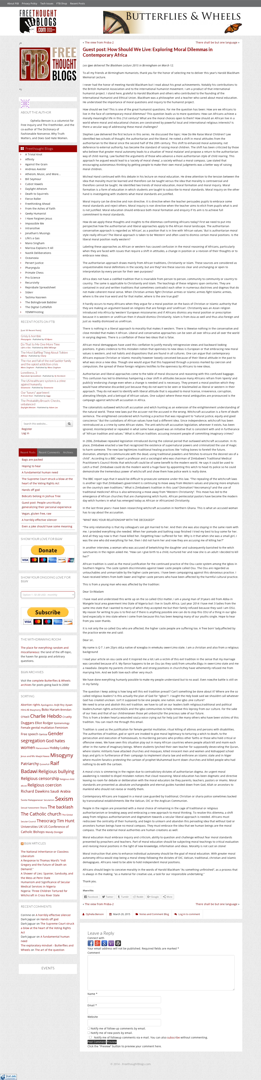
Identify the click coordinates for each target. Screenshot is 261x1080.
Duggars (27, 722)
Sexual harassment (30, 807)
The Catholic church (41, 814)
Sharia (43, 807)
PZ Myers (48, 339)
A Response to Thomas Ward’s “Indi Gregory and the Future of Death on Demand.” (43, 865)
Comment (94, 952)
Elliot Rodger (44, 723)
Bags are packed (32, 459)
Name (92, 994)
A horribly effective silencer (39, 520)
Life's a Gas (32, 238)
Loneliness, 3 (29, 372)
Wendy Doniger (54, 832)
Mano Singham (35, 243)
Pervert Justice (34, 263)
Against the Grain (36, 164)
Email (92, 1005)
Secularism (49, 800)
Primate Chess (34, 272)
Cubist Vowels (34, 184)
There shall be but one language (216, 42)
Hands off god (31, 490)
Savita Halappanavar (32, 800)
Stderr (29, 292)
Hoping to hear (31, 466)
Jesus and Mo (28, 756)
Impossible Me (34, 223)
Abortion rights (30, 704)
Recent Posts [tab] (28, 452)
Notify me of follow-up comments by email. (118, 1028)
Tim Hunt (65, 820)
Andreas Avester (35, 169)
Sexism (64, 799)
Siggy (48, 395)
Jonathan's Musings (37, 233)
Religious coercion (45, 785)
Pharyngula (32, 267)
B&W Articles (35, 843)
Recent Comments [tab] (49, 452)
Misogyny (61, 755)
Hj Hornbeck (59, 375)
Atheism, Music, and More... (43, 174)
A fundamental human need (40, 472)
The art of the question (49, 950)
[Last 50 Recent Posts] (31, 330)
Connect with (96, 938)
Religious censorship (40, 778)
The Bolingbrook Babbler (41, 302)
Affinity (29, 159)
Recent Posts (77, 3)
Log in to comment (189, 914)
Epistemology (62, 723)
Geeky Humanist (35, 213)
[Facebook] (91, 943)
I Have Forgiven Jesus (38, 218)
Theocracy (46, 820)
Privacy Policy (29, 3)
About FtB (13, 3)
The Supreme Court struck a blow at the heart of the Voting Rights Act (47, 928)
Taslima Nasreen (35, 297)
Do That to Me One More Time (40, 344)
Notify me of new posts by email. (112, 1033)
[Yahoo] (111, 943)
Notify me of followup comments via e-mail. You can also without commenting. (150, 1037)
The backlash (60, 807)
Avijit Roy (59, 704)
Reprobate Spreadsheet (40, 287)
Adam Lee (53, 407)
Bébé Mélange (50, 347)
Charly (43, 355)
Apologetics (47, 704)
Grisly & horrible (31, 336)
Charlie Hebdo (46, 716)
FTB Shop (61, 3)
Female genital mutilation (37, 727)
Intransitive (32, 228)
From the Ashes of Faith (40, 208)
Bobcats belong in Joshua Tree (41, 496)
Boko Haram (51, 709)
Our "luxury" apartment (35, 392)
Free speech (29, 734)
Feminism (61, 727)
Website (93, 1017)
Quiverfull (44, 764)
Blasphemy (35, 709)
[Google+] (97, 943)
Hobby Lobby (60, 748)
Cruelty (67, 717)
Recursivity (32, 282)
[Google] (104, 943)
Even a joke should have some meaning (47, 526)
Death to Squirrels (37, 194)
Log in (25, 433)
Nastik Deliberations (38, 253)
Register (27, 429)
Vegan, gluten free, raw (36, 513)
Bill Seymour (33, 179)
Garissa (43, 734)
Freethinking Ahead (37, 204)
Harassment (42, 748)
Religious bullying (56, 771)
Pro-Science (32, 277)
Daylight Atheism (36, 189)
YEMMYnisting (34, 312)
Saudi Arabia (60, 791)
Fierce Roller (33, 199)
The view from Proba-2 (99, 42)
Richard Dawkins (35, 791)
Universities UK (32, 827)
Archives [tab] (68, 452)
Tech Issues (46, 3)
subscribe (173, 1037)
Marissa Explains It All (39, 248)
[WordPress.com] (118, 943)
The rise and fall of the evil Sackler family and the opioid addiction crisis (46, 362)
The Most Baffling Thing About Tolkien (44, 352)
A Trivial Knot (33, 154)
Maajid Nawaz (42, 756)
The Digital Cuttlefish (38, 307)
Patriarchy (30, 763)
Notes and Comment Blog (154, 914)
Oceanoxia (32, 258)
